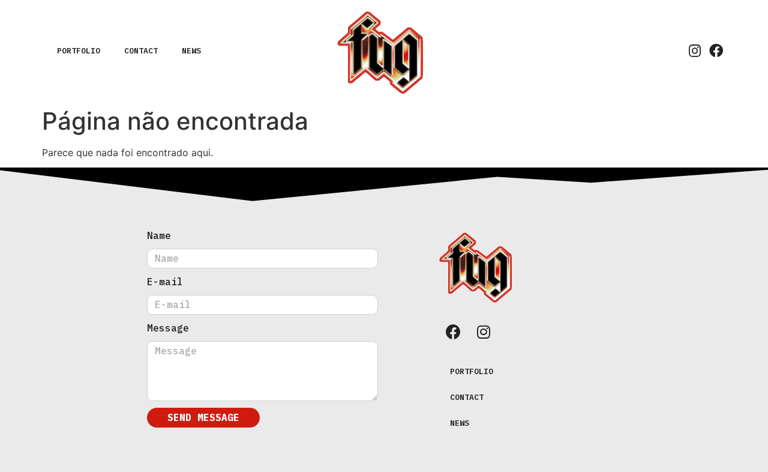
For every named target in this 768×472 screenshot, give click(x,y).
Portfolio (78, 51)
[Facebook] (716, 51)
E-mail (165, 282)
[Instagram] (694, 51)
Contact (141, 51)
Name (159, 235)
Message (168, 328)
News (191, 51)
